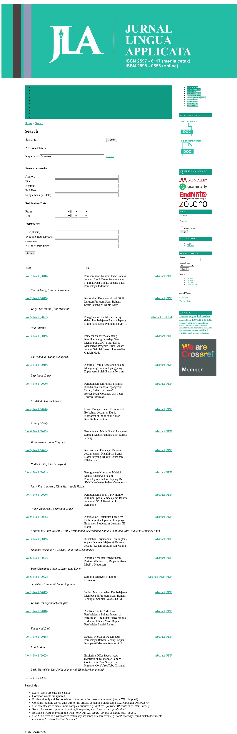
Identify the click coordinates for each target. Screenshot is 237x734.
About (34, 91)
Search (35, 101)
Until (28, 215)
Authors (30, 176)
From (28, 211)
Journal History (192, 106)
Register (35, 97)
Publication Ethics (194, 96)
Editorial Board (192, 100)
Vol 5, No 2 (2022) (36, 317)
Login (34, 94)
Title (28, 181)
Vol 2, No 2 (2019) (36, 298)
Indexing (35, 117)
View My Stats (185, 301)
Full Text (30, 190)
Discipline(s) (32, 232)
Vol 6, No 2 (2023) (36, 431)
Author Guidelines (194, 89)
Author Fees (191, 91)
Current (35, 104)
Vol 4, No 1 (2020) (36, 383)
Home (34, 87)
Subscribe (190, 246)
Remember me (189, 228)
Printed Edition (192, 104)
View (189, 244)
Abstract (30, 185)
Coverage (31, 241)
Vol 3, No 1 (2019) (36, 336)
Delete (110, 156)
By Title (190, 282)
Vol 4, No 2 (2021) (36, 472)
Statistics (36, 114)
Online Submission (194, 93)
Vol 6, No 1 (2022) (36, 557)
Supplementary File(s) (38, 195)
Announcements (38, 111)
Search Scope (185, 263)
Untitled (167, 317)
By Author (191, 280)
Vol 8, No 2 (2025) (36, 655)
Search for (31, 139)
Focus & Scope (192, 87)
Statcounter (183, 297)
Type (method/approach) (39, 236)
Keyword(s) (32, 156)
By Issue (190, 278)
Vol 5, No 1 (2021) (36, 450)
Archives (35, 107)
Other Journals (192, 284)
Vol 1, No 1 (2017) (36, 592)
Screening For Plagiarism (196, 98)
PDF (169, 276)
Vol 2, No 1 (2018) (36, 276)
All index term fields (37, 245)
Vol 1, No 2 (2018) (36, 611)
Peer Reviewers (192, 102)
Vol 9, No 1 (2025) (36, 516)
